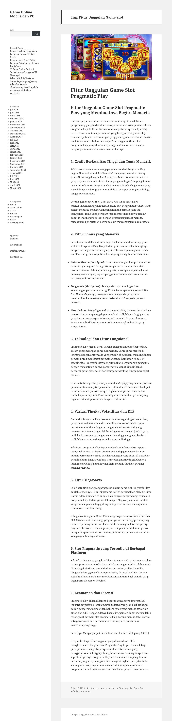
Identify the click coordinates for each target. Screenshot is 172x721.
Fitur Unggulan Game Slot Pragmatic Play (103, 92)
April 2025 (15, 148)
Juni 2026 (14, 112)
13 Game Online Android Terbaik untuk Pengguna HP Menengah (23, 72)
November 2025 (17, 127)
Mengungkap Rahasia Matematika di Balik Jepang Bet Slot (116, 633)
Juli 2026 (14, 109)
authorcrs (93, 688)
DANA (13, 204)
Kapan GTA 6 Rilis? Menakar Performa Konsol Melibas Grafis (23, 54)
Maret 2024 (15, 188)
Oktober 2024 (16, 167)
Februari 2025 (17, 155)
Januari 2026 (16, 121)
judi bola (14, 238)
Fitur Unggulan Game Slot (131, 688)
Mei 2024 (14, 182)
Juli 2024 (14, 176)
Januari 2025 (16, 158)
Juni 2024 (14, 179)
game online (16, 207)
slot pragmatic (112, 310)
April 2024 (15, 185)
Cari (12, 29)
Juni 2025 (14, 142)
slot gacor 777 (16, 256)
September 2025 (18, 133)
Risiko (13, 219)
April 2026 (15, 115)
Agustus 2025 (16, 136)
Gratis (13, 210)
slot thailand (16, 244)
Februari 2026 (17, 118)
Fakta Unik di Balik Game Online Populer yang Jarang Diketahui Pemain (23, 81)
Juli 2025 (14, 139)
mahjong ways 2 (18, 250)
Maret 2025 (15, 151)
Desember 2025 (17, 124)
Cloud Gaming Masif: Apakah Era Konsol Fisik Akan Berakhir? (24, 90)
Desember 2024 (17, 161)
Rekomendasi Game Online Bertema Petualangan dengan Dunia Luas (24, 63)
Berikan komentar (81, 691)
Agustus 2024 (16, 173)
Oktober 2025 (16, 130)
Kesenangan (16, 216)
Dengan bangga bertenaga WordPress (89, 714)
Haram (13, 213)
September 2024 (18, 170)
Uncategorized (17, 222)
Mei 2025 (14, 145)
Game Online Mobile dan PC (22, 14)
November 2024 (17, 164)
